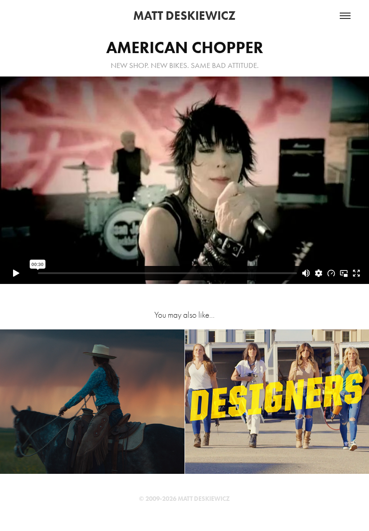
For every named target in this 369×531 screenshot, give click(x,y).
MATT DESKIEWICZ (184, 15)
